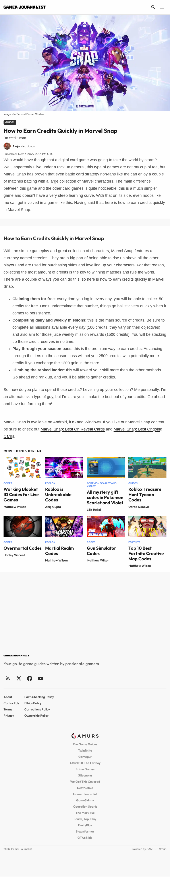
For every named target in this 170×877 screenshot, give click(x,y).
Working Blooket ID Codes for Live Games (21, 494)
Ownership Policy (36, 716)
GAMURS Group (156, 849)
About (8, 697)
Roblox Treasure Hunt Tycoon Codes (144, 494)
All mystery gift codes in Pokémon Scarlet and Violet (105, 497)
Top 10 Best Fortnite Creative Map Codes (146, 553)
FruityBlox (85, 825)
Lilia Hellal (94, 510)
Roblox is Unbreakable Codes (58, 494)
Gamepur (85, 757)
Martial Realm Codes (59, 550)
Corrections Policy (37, 709)
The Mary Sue (85, 813)
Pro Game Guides (85, 744)
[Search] (153, 7)
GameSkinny (85, 800)
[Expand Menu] (162, 7)
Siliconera (85, 775)
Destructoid (85, 788)
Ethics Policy (32, 703)
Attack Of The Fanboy (85, 763)
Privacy (9, 716)
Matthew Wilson (15, 507)
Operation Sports (85, 807)
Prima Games (85, 769)
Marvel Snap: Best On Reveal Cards (73, 429)
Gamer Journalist (85, 794)
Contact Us (11, 703)
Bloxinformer (85, 831)
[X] (18, 678)
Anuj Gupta (53, 507)
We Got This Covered (85, 782)
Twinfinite (85, 750)
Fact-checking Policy (39, 697)
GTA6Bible (85, 838)
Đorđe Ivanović (138, 507)
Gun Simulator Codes (101, 550)
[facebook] (29, 678)
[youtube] (40, 678)
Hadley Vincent (14, 555)
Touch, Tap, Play (85, 819)
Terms (8, 709)
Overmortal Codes (23, 548)
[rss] (8, 678)
